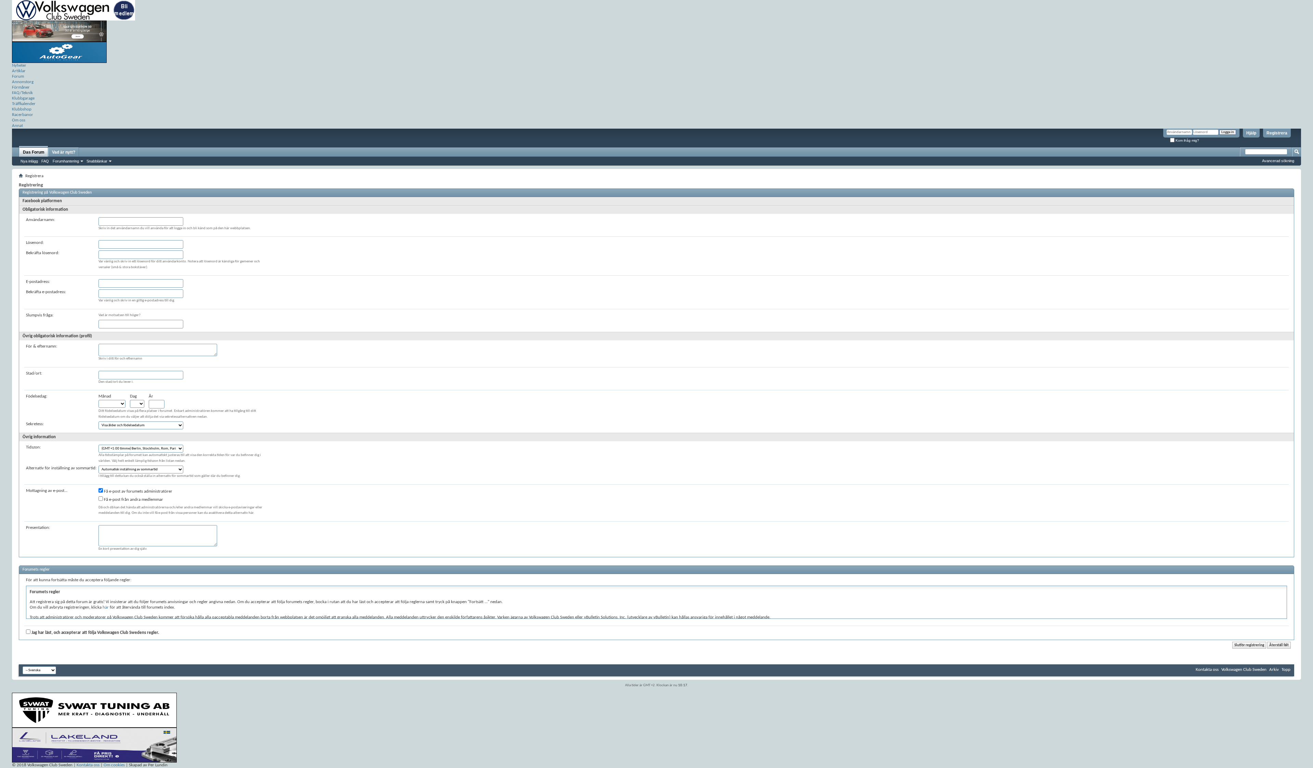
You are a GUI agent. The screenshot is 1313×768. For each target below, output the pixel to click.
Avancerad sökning (1278, 161)
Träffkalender (24, 104)
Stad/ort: (34, 373)
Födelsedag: (36, 396)
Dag (133, 396)
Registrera (1276, 133)
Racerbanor (22, 115)
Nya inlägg (29, 161)
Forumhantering (66, 161)
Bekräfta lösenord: (42, 253)
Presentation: (38, 527)
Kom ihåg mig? (1187, 140)
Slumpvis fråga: (39, 315)
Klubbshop (21, 109)
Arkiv (1274, 669)
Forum (18, 76)
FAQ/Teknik (22, 93)
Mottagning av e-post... (46, 491)
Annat (17, 125)
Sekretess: (35, 424)
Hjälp (1251, 133)
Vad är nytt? (63, 152)
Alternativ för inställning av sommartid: (61, 468)
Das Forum (33, 152)
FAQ (45, 161)
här (106, 607)
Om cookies (114, 765)
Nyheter (19, 65)
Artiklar (19, 71)
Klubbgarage (23, 98)
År (151, 396)
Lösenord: (35, 242)
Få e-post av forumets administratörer (137, 491)
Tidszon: (33, 447)
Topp (1286, 669)
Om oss (18, 120)
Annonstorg (23, 82)
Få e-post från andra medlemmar (133, 499)
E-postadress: (38, 281)
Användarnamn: (40, 220)
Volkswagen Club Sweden (1243, 669)
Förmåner (21, 87)
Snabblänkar (97, 161)
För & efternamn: (41, 346)
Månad (104, 396)
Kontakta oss (1207, 669)
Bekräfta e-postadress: (46, 292)
